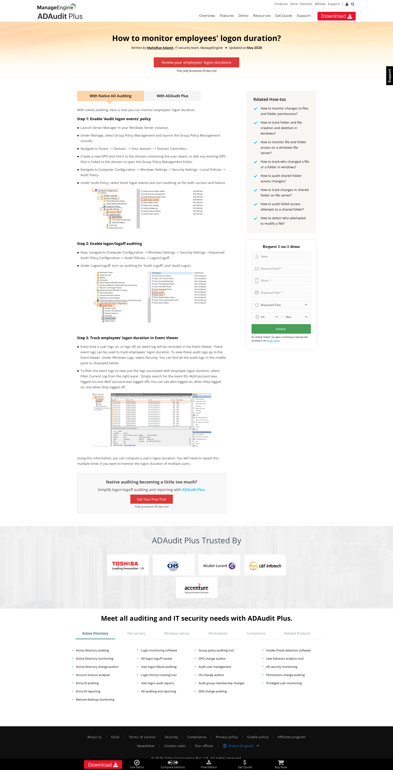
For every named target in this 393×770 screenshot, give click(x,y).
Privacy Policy (273, 340)
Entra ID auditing (87, 683)
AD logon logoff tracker (156, 658)
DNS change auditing (213, 691)
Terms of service (142, 737)
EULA (115, 737)
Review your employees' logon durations (196, 62)
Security (171, 737)
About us (94, 737)
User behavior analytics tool (285, 658)
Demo (244, 16)
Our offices (204, 745)
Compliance (197, 737)
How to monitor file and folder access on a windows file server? (283, 147)
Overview (207, 16)
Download (334, 16)
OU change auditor (211, 675)
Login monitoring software (159, 650)
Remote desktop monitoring (95, 699)
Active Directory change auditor (97, 667)
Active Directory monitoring (94, 658)
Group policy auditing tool (216, 650)
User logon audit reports (157, 683)
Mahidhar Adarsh (160, 48)
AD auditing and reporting (158, 691)
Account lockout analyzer (93, 675)
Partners (306, 4)
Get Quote (283, 16)
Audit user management (215, 667)
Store (294, 4)
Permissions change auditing (285, 675)
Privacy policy (227, 737)
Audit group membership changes (221, 683)
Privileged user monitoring (284, 683)
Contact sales (175, 745)
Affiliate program (292, 737)
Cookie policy (258, 737)
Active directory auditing (92, 650)
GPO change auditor (212, 658)
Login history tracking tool (158, 675)
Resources (262, 16)
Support (304, 16)
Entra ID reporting (88, 691)
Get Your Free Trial (151, 499)
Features (227, 16)
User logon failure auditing (158, 667)
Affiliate (320, 4)
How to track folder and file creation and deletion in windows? (281, 127)
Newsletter (146, 745)
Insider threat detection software (288, 650)
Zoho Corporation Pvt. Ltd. (187, 758)
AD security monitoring (281, 667)
